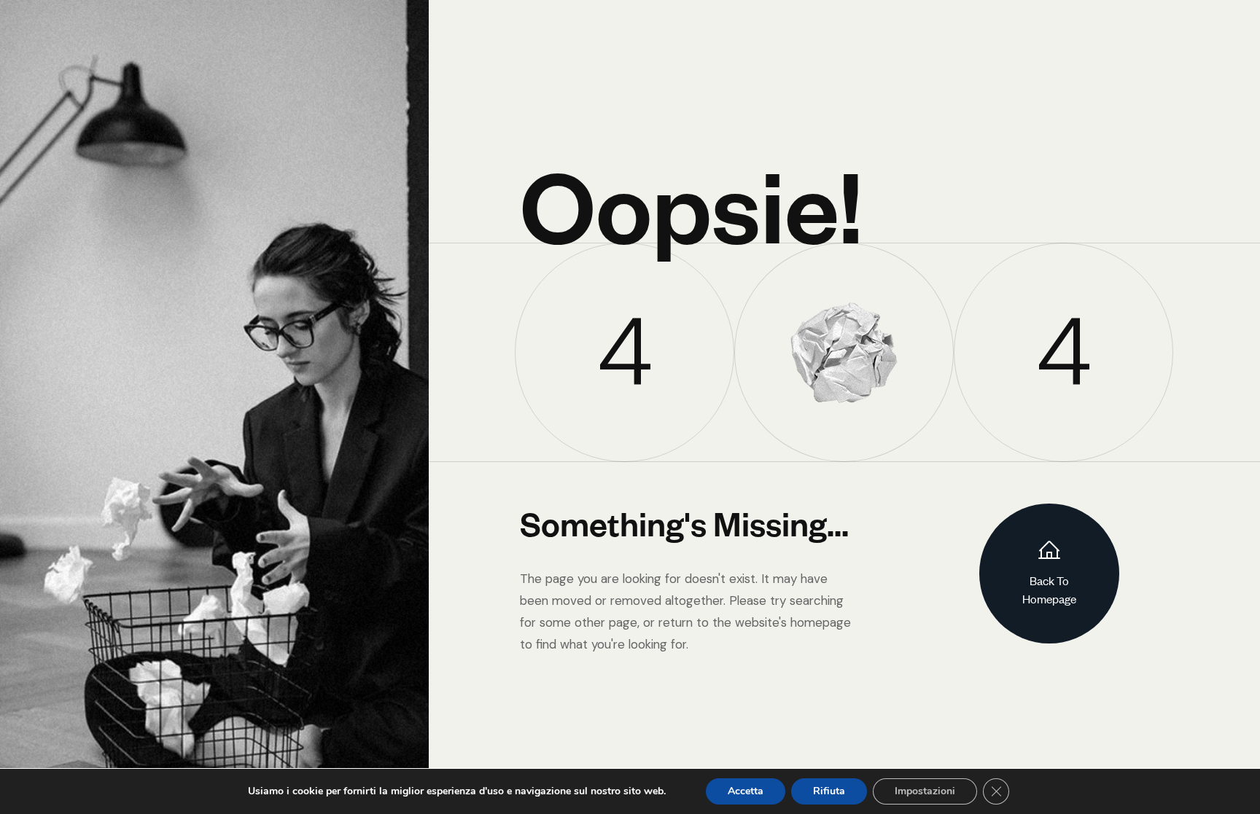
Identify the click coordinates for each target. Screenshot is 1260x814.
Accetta (745, 791)
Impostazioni (925, 791)
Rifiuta (829, 791)
